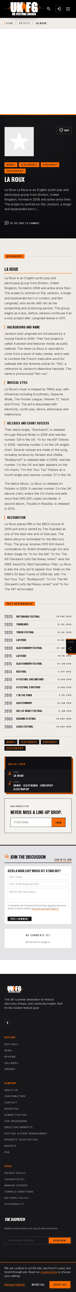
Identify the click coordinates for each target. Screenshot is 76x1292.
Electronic (29, 164)
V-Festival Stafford (28, 687)
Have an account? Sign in (45, 908)
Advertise (11, 1108)
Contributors (14, 1096)
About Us (11, 1090)
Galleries (11, 1063)
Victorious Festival (28, 616)
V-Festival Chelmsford (30, 679)
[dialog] (38, 1277)
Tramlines (22, 624)
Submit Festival (15, 1114)
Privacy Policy (15, 1173)
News (8, 1050)
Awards (9, 1069)
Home (9, 23)
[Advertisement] (38, 74)
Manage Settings (14, 1284)
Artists (24, 23)
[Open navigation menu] (68, 9)
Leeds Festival (24, 726)
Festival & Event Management (25, 1133)
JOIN (58, 822)
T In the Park (24, 695)
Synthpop (50, 164)
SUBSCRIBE (59, 1240)
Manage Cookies (16, 1185)
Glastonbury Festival (29, 648)
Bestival (21, 671)
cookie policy (49, 1272)
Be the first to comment (22, 223)
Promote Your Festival (21, 1139)
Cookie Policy (14, 1179)
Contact (10, 1102)
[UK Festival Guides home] (38, 990)
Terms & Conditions (19, 1191)
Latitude (21, 640)
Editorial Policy (16, 1198)
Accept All (60, 1284)
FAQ (7, 1152)
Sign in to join (63, 859)
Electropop (15, 170)
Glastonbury (24, 703)
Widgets (10, 1145)
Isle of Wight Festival (29, 711)
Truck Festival (25, 632)
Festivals (11, 1044)
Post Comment (20, 918)
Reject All (38, 1284)
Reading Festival (26, 718)
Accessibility (14, 1204)
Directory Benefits (18, 1127)
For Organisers (15, 1121)
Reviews (10, 1056)
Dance (11, 164)
